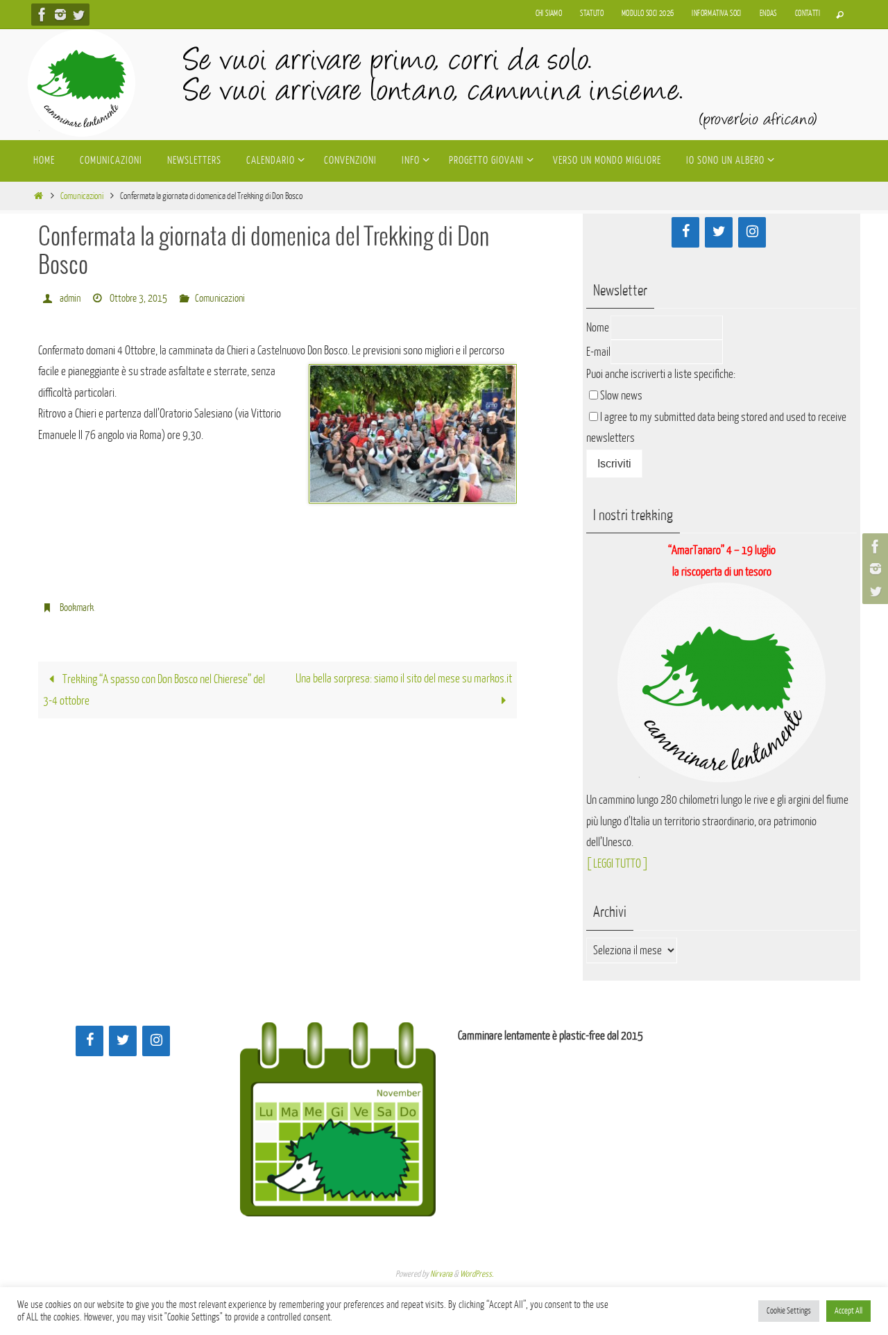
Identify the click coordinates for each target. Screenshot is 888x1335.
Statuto (592, 13)
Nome (597, 327)
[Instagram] (60, 14)
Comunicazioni (81, 196)
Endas (768, 13)
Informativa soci (716, 13)
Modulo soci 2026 (648, 13)
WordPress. (476, 1274)
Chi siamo (549, 13)
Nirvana (441, 1274)
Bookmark (77, 608)
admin (70, 298)
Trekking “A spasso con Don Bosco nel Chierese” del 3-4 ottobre (154, 690)
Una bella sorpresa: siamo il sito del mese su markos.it (404, 678)
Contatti (807, 13)
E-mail (598, 352)
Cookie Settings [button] (789, 1311)
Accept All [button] (848, 1311)
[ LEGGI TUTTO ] (617, 863)
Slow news (621, 395)
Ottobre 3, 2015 (138, 298)
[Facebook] (42, 14)
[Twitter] (78, 14)
